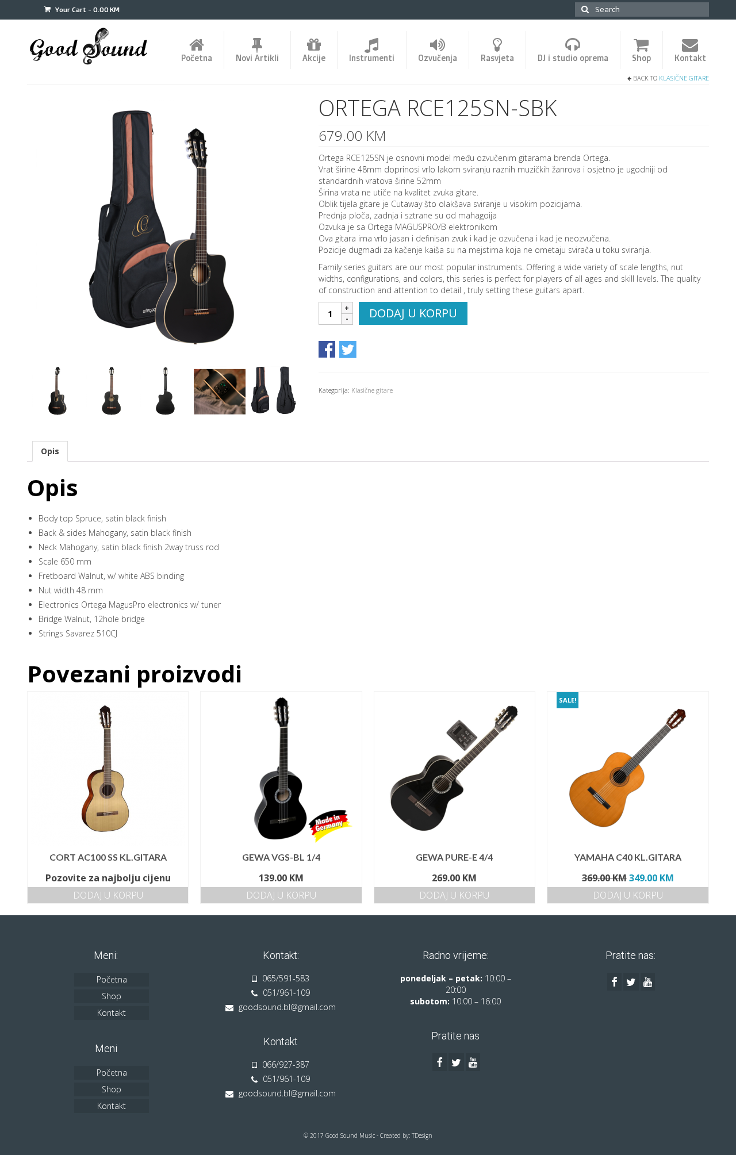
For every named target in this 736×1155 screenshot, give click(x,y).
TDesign (422, 1135)
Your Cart (86, 9)
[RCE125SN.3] (57, 390)
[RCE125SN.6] (273, 390)
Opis (50, 451)
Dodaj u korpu (413, 313)
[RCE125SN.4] (111, 390)
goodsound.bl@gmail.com (286, 1006)
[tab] (50, 451)
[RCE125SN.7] (219, 390)
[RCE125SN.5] (165, 390)
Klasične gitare (684, 78)
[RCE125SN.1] (164, 226)
